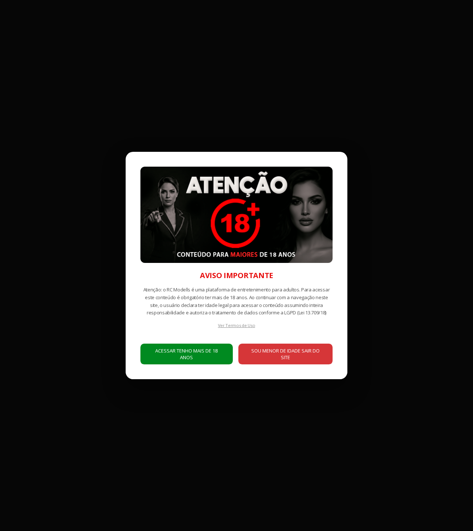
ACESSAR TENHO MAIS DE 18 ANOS (186, 354)
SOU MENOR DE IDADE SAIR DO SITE (285, 354)
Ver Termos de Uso (236, 325)
